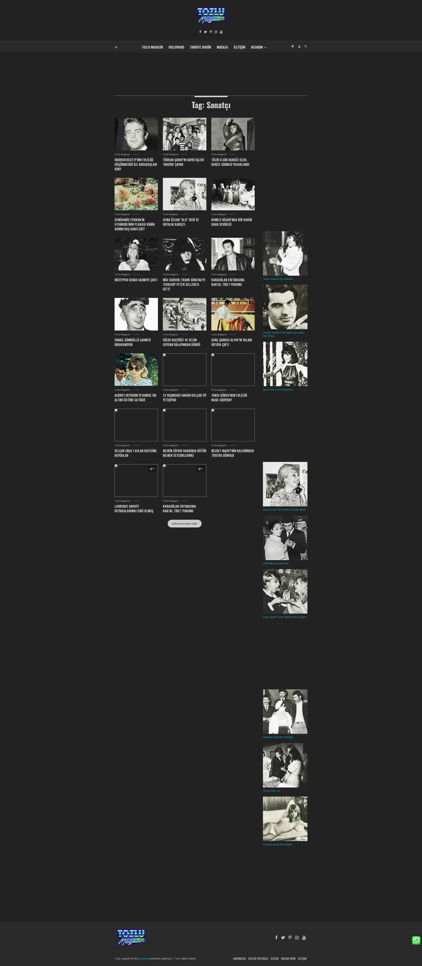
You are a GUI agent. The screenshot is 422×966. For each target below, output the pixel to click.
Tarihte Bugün (200, 47)
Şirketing (145, 958)
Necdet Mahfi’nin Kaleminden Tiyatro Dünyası (232, 453)
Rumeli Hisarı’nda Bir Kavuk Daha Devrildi (231, 222)
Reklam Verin (288, 959)
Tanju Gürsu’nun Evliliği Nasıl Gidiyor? (229, 397)
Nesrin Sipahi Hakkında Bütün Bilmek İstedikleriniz (184, 453)
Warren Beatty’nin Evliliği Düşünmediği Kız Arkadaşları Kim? (136, 164)
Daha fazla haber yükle (184, 523)
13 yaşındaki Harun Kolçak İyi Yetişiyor (184, 397)
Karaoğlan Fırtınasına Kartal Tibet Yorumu (227, 282)
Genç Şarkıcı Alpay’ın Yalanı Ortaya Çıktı (231, 342)
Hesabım (257, 47)
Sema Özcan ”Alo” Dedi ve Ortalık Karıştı (181, 222)
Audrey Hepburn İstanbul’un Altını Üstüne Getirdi (135, 397)
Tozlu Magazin (152, 47)
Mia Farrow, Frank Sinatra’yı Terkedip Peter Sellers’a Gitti (184, 284)
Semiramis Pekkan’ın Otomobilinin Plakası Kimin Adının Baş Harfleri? (135, 224)
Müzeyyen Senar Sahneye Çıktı (136, 279)
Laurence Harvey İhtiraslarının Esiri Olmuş (134, 508)
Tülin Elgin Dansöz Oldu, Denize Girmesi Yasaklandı (230, 162)
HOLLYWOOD (176, 47)
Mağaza (222, 47)
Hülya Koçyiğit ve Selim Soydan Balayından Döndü (181, 342)
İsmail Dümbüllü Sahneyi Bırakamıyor (133, 342)
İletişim (239, 47)
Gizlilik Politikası (258, 959)
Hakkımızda (239, 959)
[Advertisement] (211, 68)
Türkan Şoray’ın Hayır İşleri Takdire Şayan (183, 162)
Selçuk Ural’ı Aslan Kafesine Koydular (136, 453)
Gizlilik (275, 959)
